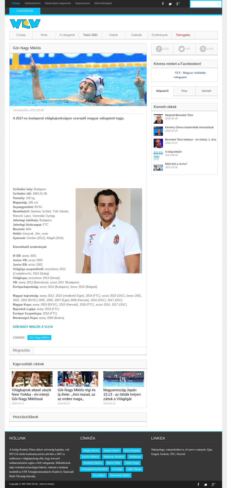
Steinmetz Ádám (120, 475)
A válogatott (67, 35)
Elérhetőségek (103, 3)
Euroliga (117, 469)
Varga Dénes (91, 450)
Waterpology (157, 449)
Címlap (16, 3)
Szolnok (164, 454)
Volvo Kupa (132, 462)
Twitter (170, 4)
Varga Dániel (111, 450)
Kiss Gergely (132, 450)
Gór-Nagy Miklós (39, 337)
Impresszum (82, 3)
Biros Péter (113, 462)
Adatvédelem (33, 3)
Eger (209, 449)
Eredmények (160, 35)
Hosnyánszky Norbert (94, 469)
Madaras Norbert (114, 456)
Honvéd (181, 454)
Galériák (136, 35)
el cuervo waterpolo (195, 449)
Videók (113, 35)
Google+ (178, 4)
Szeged (155, 454)
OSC (172, 454)
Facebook (163, 4)
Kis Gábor (99, 475)
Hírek (44, 35)
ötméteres (135, 456)
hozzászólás (21, 110)
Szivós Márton (90, 456)
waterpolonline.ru (175, 449)
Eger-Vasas (134, 469)
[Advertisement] (78, 154)
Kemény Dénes (93, 462)
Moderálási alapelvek (58, 3)
